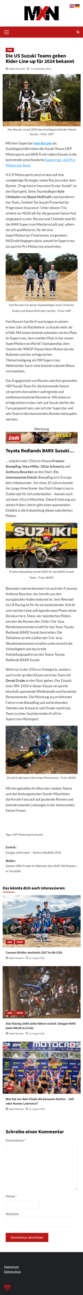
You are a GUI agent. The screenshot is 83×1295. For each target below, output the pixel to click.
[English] (72, 5)
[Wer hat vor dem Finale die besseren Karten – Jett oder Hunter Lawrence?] (42, 1068)
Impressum (11, 1266)
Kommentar (16, 1140)
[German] (77, 5)
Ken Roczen (43, 143)
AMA (9, 50)
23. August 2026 (37, 1109)
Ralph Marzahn (17, 68)
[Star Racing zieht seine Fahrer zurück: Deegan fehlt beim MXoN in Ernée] (42, 992)
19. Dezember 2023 (40, 68)
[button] (7, 32)
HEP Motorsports (23, 834)
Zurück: (33, 850)
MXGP (20, 942)
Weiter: (41, 866)
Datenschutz (12, 1271)
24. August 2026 (37, 1033)
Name (11, 1196)
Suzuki (39, 834)
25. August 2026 (37, 958)
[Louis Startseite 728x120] (42, 437)
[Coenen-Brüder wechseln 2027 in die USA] (42, 921)
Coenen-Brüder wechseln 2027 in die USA (34, 952)
